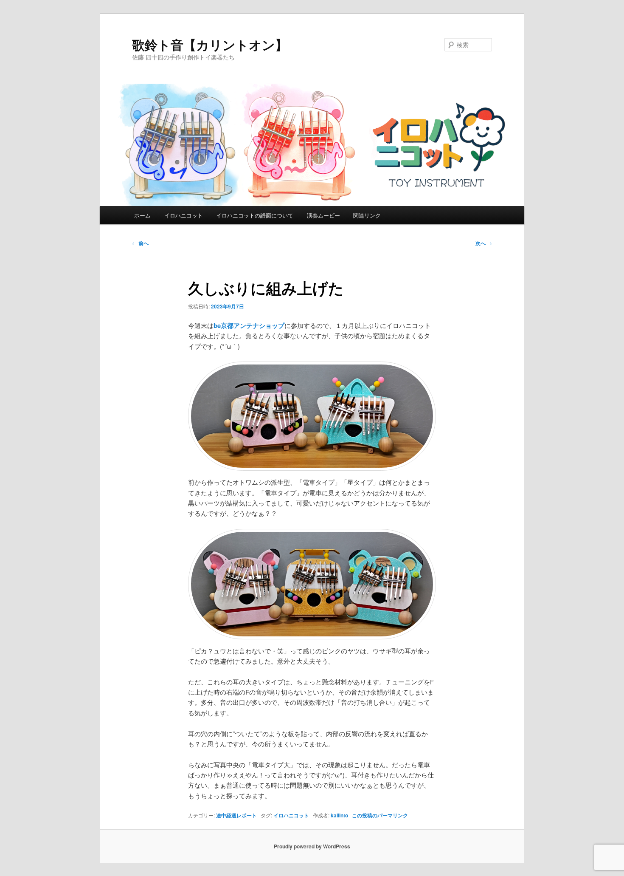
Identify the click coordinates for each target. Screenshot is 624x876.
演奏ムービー (323, 215)
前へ (140, 243)
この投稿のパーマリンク (380, 815)
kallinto (339, 815)
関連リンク (367, 215)
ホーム (142, 215)
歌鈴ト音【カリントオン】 (210, 44)
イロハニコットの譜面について (254, 215)
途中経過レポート (236, 815)
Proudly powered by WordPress (312, 846)
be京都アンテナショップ (249, 325)
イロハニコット (183, 215)
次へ (483, 243)
